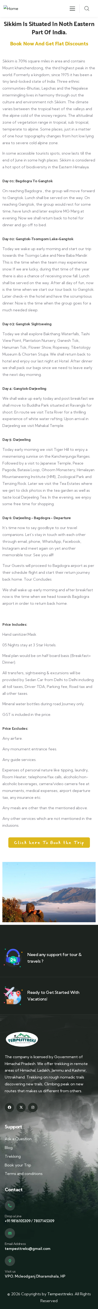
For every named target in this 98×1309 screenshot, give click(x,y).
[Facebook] (9, 1107)
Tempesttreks (60, 1294)
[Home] (11, 8)
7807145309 (44, 1221)
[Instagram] (32, 1107)
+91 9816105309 (17, 1221)
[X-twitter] (21, 1107)
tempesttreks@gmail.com (27, 1248)
